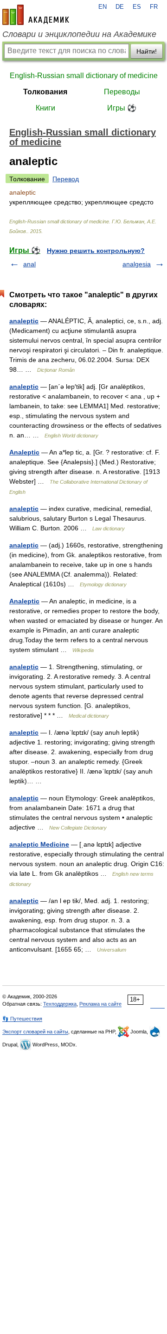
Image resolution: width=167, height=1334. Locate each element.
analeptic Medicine (39, 844)
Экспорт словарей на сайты (35, 1031)
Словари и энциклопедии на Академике (79, 34)
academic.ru (35, 15)
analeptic (24, 321)
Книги (45, 108)
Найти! (146, 51)
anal (29, 264)
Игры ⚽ (121, 108)
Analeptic (24, 452)
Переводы (122, 92)
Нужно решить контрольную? (96, 250)
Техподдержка (60, 1004)
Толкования (45, 92)
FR (154, 7)
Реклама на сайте (100, 1004)
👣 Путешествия (22, 1018)
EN (102, 7)
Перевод (65, 179)
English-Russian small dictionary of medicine (84, 76)
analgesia (136, 264)
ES (137, 7)
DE (120, 7)
